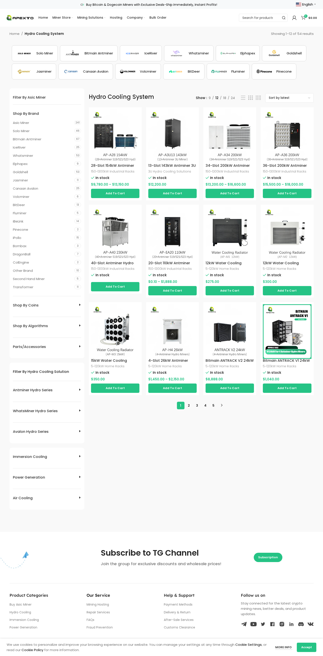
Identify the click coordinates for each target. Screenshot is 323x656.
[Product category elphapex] (238, 53)
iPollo (17, 237)
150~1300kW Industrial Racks (113, 171)
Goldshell (20, 172)
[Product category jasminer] (34, 71)
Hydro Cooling (20, 612)
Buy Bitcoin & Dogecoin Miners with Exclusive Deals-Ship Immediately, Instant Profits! (151, 4)
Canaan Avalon (25, 188)
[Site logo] (20, 17)
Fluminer (19, 213)
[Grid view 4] (258, 98)
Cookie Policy (32, 650)
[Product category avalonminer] (86, 71)
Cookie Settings (248, 644)
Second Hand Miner (29, 278)
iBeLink (18, 221)
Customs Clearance (179, 627)
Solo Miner (21, 131)
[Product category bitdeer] (183, 71)
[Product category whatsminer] (188, 53)
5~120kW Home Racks (222, 268)
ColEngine (21, 262)
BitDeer (19, 205)
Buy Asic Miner (21, 604)
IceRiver (19, 147)
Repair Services (98, 612)
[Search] (284, 18)
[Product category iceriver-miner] (141, 53)
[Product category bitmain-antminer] (88, 53)
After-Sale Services (179, 620)
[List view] (243, 98)
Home (15, 33)
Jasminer (20, 180)
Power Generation (23, 627)
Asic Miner (21, 122)
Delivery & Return (177, 612)
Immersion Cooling (24, 620)
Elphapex (20, 163)
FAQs (90, 620)
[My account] (294, 17)
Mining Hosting (98, 604)
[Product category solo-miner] (34, 53)
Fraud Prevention (100, 627)
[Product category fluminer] (228, 71)
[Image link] (244, 623)
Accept (306, 647)
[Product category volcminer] (138, 71)
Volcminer (21, 196)
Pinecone (20, 229)
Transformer (23, 287)
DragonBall (21, 254)
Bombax (19, 246)
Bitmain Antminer (27, 139)
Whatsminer (23, 155)
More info (283, 647)
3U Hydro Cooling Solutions (169, 171)
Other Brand (23, 270)
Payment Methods (178, 604)
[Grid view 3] (250, 98)
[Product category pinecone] (274, 71)
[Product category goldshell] (284, 53)
